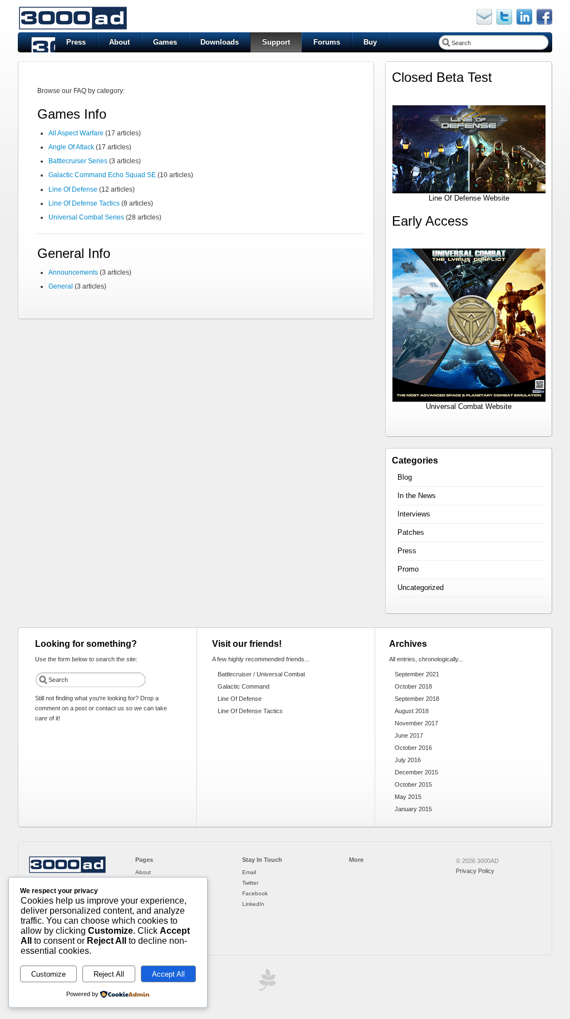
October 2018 (413, 686)
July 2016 (408, 760)
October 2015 (413, 784)
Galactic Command (243, 686)
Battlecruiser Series (77, 161)
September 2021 (417, 674)
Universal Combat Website (469, 406)
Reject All (109, 974)
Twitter (250, 883)
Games (165, 42)
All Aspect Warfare (76, 133)
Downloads (219, 42)
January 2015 (413, 809)
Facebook (255, 893)
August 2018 (412, 711)
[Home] (67, 871)
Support (276, 42)
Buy (370, 42)
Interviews (413, 514)
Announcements (73, 272)
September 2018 (417, 698)
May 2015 (408, 796)
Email (249, 872)
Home (36, 42)
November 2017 (416, 723)
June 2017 (409, 735)
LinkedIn (253, 904)
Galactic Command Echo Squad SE (102, 175)
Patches (410, 532)
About (119, 42)
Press (76, 42)
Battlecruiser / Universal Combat (261, 674)
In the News (416, 495)
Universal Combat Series (86, 217)
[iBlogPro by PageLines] (265, 982)
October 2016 (413, 747)
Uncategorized (420, 587)
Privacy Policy (475, 870)
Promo (408, 569)
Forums (326, 42)
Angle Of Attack (71, 147)
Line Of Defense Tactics (84, 203)
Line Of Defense (72, 189)
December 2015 (416, 772)
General (60, 286)
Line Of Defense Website (469, 198)
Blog (404, 477)
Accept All (168, 974)
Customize (48, 974)
